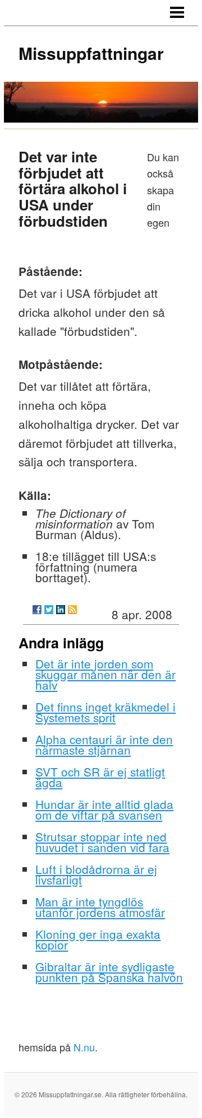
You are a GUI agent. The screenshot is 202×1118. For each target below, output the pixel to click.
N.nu (84, 1047)
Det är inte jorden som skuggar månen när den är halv (105, 674)
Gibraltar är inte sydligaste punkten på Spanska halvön (109, 971)
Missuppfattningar (91, 53)
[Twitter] (48, 609)
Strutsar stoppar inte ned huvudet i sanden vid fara (102, 841)
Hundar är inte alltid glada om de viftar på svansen (104, 809)
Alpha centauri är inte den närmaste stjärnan (104, 744)
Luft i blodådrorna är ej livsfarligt (96, 874)
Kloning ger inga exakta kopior (97, 939)
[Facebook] (37, 609)
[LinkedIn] (60, 609)
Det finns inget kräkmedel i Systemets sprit (105, 712)
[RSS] (72, 609)
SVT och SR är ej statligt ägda (100, 776)
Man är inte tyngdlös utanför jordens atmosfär (100, 906)
